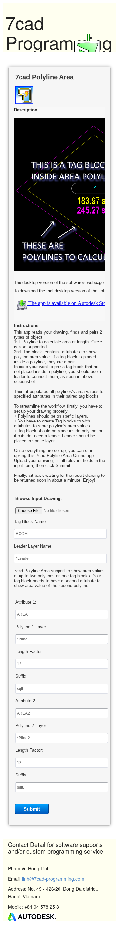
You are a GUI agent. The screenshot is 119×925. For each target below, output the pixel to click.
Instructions (26, 325)
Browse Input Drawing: (38, 498)
